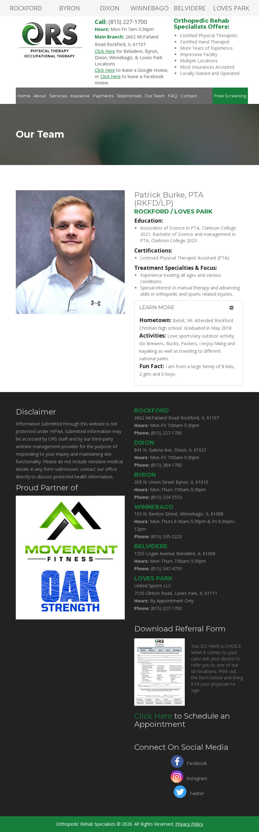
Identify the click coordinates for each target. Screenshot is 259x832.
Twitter (197, 792)
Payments (103, 95)
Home (23, 95)
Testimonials (129, 95)
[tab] (189, 307)
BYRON (69, 8)
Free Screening (230, 95)
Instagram (196, 777)
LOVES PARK (231, 8)
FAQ (172, 95)
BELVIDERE (190, 8)
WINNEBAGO (149, 8)
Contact (188, 95)
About (39, 95)
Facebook (197, 762)
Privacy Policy (189, 824)
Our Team (155, 95)
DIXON (109, 8)
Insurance (80, 95)
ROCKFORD (26, 8)
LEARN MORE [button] (157, 308)
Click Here (153, 716)
